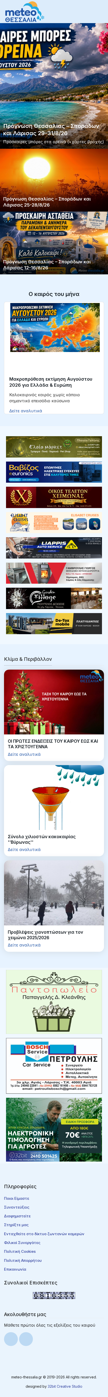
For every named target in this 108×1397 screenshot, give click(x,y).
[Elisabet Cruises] (54, 522)
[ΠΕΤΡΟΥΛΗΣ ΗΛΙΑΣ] (54, 1065)
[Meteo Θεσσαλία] (24, 11)
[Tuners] (54, 1129)
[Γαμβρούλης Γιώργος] (54, 572)
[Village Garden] (54, 598)
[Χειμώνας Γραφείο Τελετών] (54, 497)
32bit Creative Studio (65, 1386)
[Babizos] (54, 471)
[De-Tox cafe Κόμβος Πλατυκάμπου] (54, 623)
